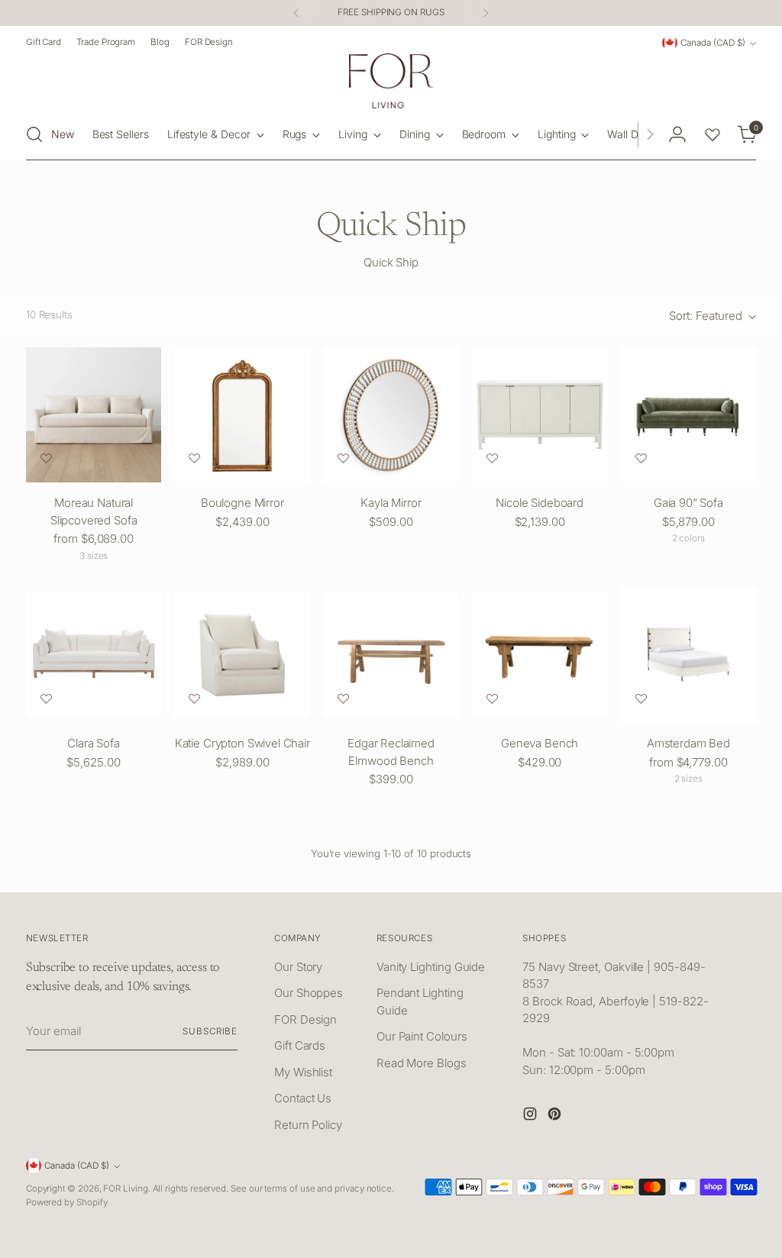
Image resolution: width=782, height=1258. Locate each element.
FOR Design (305, 1019)
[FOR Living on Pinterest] (556, 1116)
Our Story (298, 967)
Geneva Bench (539, 743)
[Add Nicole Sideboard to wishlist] (492, 458)
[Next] (485, 13)
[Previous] (296, 13)
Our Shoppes (308, 992)
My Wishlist (303, 1072)
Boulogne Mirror (242, 502)
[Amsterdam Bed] (689, 655)
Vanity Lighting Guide (430, 967)
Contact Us (302, 1098)
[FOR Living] (391, 80)
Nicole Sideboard (539, 502)
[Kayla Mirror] (391, 415)
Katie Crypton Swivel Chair (242, 743)
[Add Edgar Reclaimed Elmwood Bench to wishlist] (343, 698)
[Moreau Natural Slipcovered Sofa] (94, 415)
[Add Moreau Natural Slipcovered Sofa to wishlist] (46, 458)
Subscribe (210, 1031)
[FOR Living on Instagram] (531, 1116)
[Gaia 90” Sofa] (689, 415)
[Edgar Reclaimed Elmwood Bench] (391, 655)
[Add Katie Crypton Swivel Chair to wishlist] (194, 698)
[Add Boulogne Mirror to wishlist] (194, 458)
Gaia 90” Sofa (688, 502)
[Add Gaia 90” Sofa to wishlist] (641, 458)
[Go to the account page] (677, 134)
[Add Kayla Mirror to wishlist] (343, 458)
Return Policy (308, 1125)
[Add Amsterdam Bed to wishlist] (641, 698)
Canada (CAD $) (712, 42)
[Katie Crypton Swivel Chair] (242, 655)
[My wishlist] (712, 134)
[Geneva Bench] (540, 655)
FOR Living (125, 1188)
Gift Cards (299, 1045)
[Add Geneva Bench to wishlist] (492, 698)
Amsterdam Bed (688, 743)
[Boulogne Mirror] (242, 415)
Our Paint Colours (421, 1036)
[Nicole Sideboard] (540, 415)
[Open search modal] (34, 134)
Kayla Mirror (390, 502)
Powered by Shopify (67, 1202)
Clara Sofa (93, 743)
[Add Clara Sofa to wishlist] (46, 698)
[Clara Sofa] (94, 655)
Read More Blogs (421, 1063)
